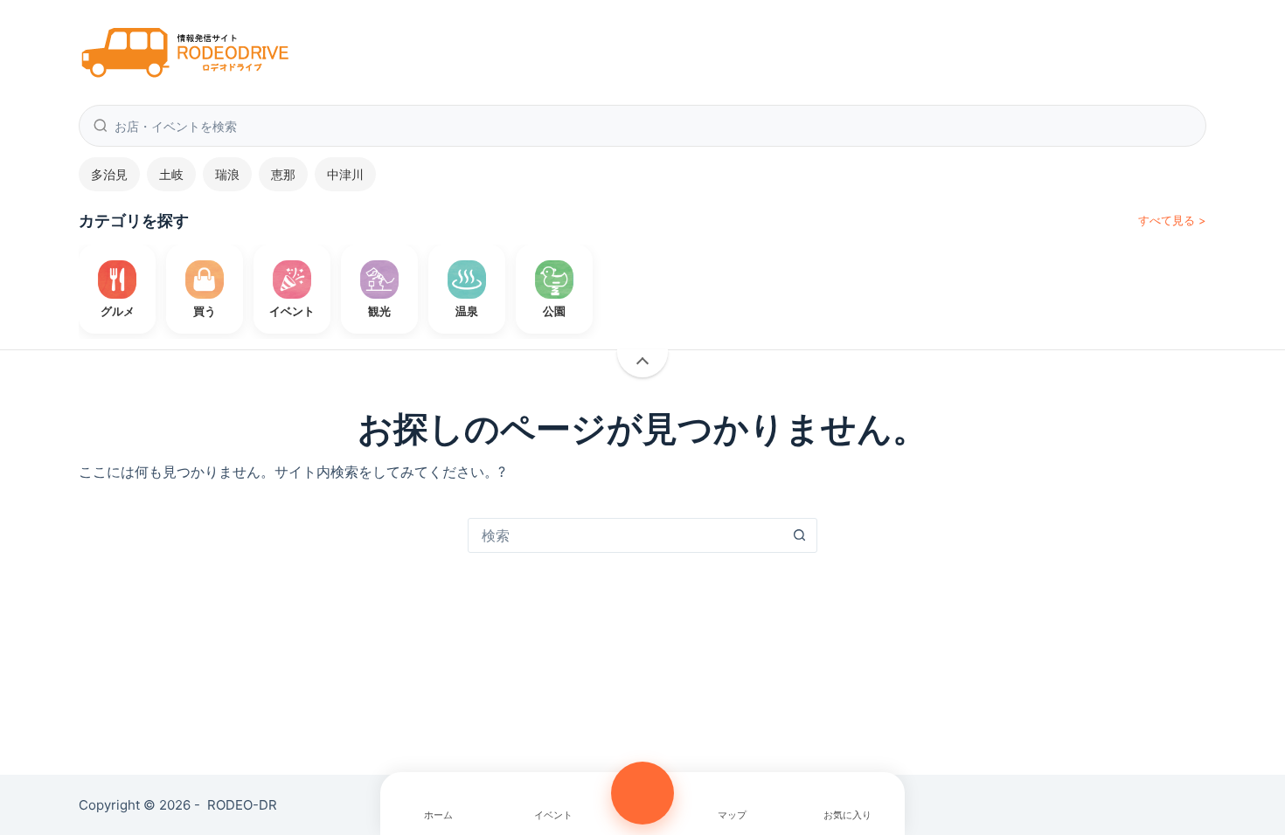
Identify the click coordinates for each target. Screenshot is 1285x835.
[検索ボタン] (798, 535)
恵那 (283, 174)
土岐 (171, 174)
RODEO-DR (242, 805)
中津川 (345, 174)
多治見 (109, 174)
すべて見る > (1172, 220)
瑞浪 (227, 174)
